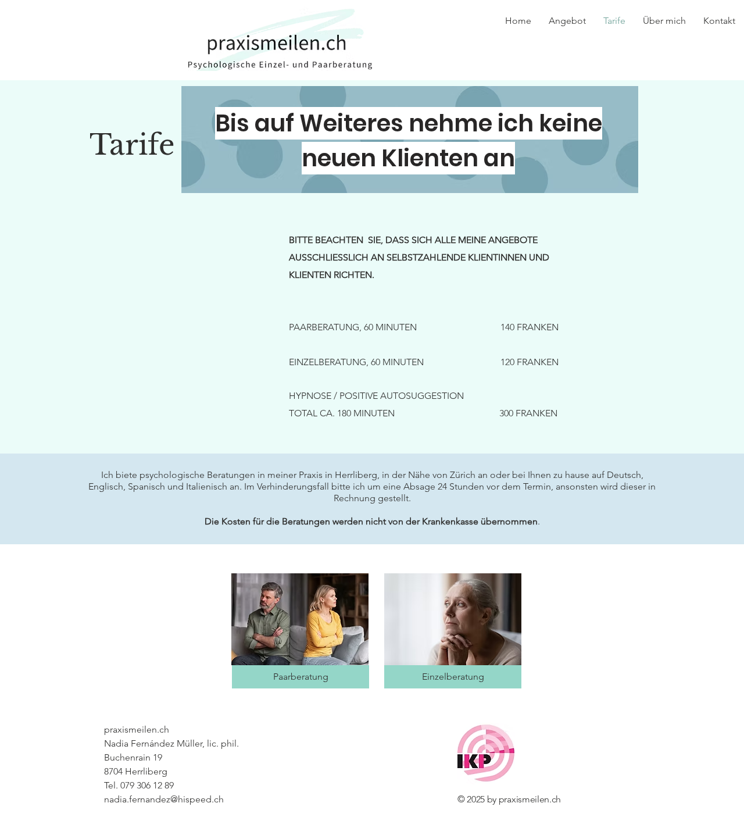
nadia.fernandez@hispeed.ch (164, 799)
